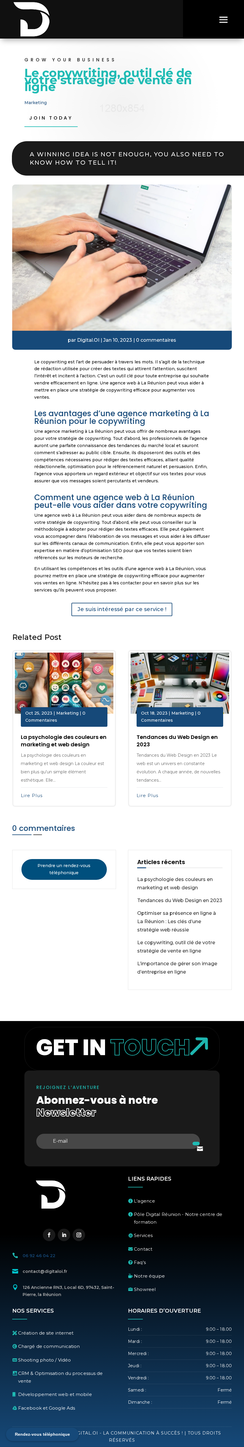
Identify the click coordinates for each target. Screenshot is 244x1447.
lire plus (32, 795)
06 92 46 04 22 (39, 1255)
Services (143, 1235)
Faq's (140, 1262)
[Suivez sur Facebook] (49, 1235)
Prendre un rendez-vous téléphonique (63, 869)
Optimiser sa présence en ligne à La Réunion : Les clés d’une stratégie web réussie (176, 921)
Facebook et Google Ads (46, 1408)
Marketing (35, 102)
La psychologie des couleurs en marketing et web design (64, 740)
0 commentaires (156, 340)
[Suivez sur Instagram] (79, 1235)
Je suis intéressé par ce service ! (121, 609)
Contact (143, 1249)
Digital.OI (88, 340)
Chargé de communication (49, 1346)
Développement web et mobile (55, 1394)
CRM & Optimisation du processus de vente (60, 1377)
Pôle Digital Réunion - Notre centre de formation (178, 1218)
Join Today (51, 118)
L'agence (144, 1201)
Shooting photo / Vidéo (44, 1360)
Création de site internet (46, 1333)
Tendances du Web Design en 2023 (179, 900)
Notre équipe (149, 1276)
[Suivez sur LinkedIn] (64, 1235)
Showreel (145, 1289)
